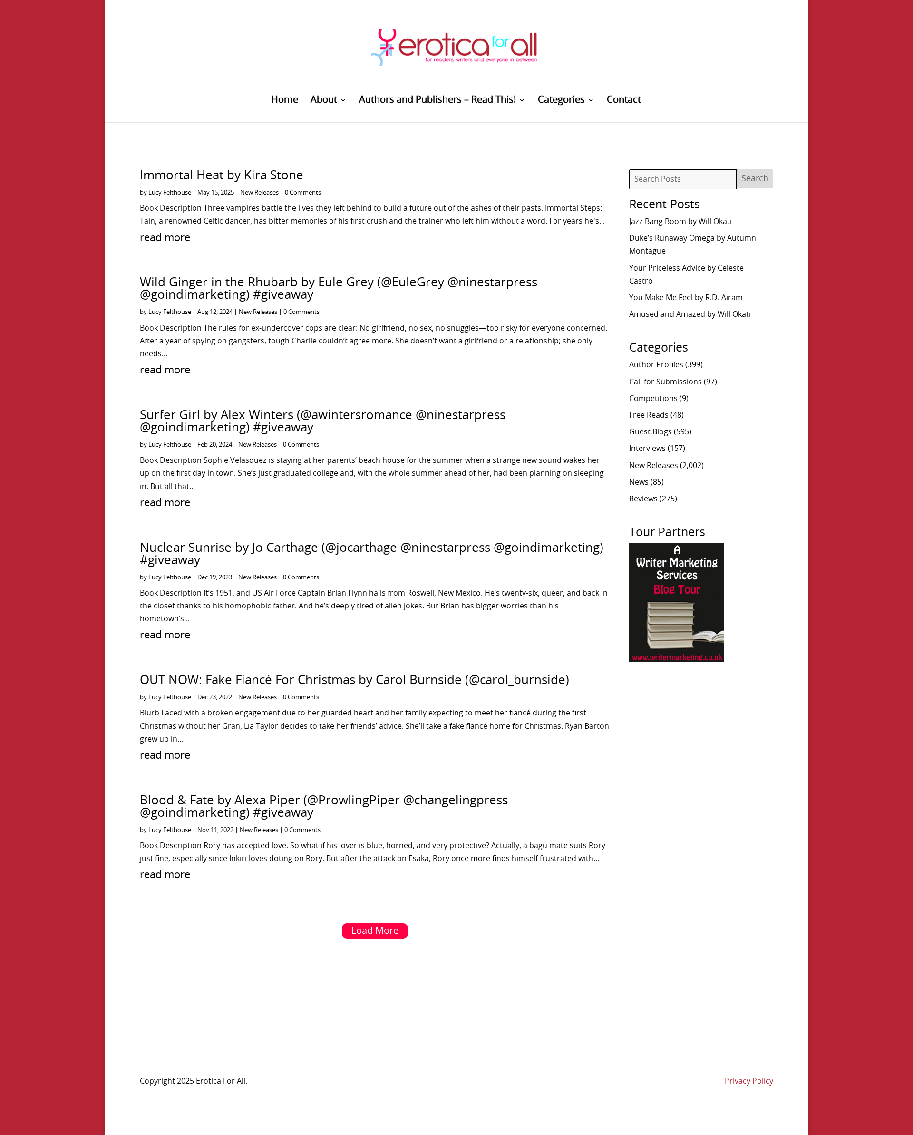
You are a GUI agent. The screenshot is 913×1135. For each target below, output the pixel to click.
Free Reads (649, 415)
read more (165, 238)
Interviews (647, 448)
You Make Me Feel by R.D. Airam (686, 298)
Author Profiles (656, 365)
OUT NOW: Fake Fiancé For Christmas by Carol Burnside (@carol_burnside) (354, 680)
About (324, 101)
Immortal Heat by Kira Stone (221, 175)
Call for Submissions (665, 382)
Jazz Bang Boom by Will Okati (680, 221)
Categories (561, 101)
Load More (374, 931)
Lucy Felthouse (169, 193)
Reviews (643, 499)
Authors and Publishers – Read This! (437, 101)
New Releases (259, 193)
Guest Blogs (650, 432)
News (639, 482)
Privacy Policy (749, 1081)
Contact (624, 101)
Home (284, 101)
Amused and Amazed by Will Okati (690, 314)
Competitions (653, 398)
